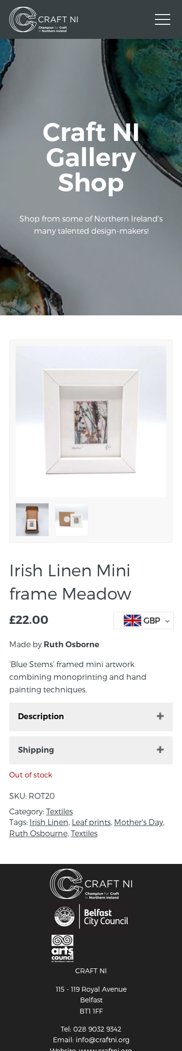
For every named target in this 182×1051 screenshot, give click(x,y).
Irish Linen (49, 822)
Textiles (59, 811)
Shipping (36, 750)
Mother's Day (138, 822)
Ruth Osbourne (38, 833)
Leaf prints (91, 822)
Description (41, 716)
